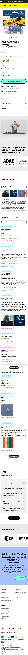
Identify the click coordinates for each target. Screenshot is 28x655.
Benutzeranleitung (6, 600)
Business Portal (5, 608)
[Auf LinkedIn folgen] (21, 629)
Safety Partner (5, 613)
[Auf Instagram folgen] (6, 629)
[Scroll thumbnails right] (25, 193)
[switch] (3, 653)
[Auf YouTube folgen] (13, 629)
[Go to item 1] (5, 193)
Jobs (16, 597)
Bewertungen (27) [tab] (6, 217)
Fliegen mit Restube (20, 592)
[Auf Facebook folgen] (2, 629)
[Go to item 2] (13, 193)
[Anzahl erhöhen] (8, 75)
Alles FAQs (14, 518)
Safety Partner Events (5, 617)
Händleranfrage (5, 611)
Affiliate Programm (6, 621)
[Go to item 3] (21, 193)
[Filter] (2, 222)
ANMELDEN (20, 578)
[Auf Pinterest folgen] (10, 629)
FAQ (16, 595)
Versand (3, 592)
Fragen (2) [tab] (17, 217)
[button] (7, 320)
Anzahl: (3, 72)
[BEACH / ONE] (3, 60)
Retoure (3, 595)
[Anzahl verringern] (3, 75)
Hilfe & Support (5, 597)
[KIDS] (8, 60)
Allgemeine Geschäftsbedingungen (9, 649)
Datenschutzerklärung (15, 647)
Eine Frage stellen (7, 187)
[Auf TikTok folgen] (17, 629)
